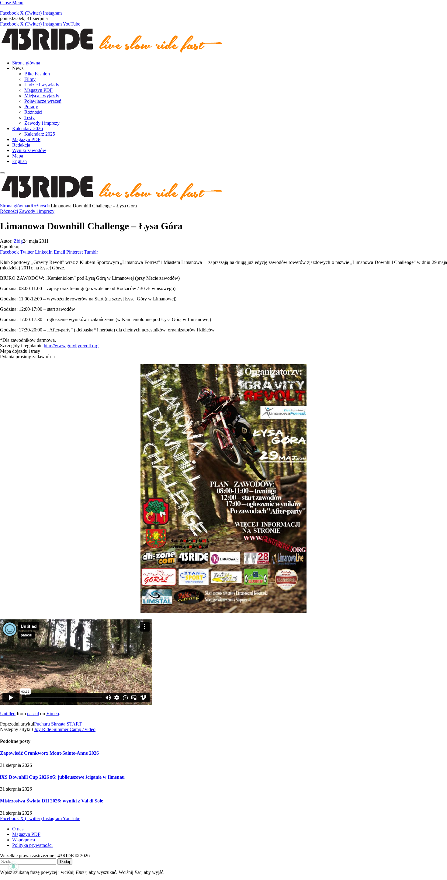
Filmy (30, 79)
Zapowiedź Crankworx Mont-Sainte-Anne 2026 (49, 753)
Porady (31, 106)
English (19, 161)
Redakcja (21, 144)
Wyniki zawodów (29, 150)
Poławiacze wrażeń (42, 101)
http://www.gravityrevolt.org (71, 345)
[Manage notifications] (13, 866)
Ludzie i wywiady (41, 84)
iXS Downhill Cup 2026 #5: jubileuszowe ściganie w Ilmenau (62, 777)
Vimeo (52, 713)
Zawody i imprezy (42, 123)
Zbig (18, 241)
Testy (29, 117)
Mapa (17, 155)
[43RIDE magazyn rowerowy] (112, 52)
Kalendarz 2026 (27, 128)
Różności (33, 112)
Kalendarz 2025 (39, 134)
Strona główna (26, 62)
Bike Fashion (37, 73)
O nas (17, 828)
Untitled (8, 713)
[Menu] (2, 173)
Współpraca (23, 839)
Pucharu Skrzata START (58, 723)
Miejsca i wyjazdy (41, 95)
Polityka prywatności (32, 845)
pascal (33, 713)
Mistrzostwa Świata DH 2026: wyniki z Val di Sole (51, 800)
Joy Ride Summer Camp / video (64, 729)
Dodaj (65, 861)
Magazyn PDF (38, 90)
